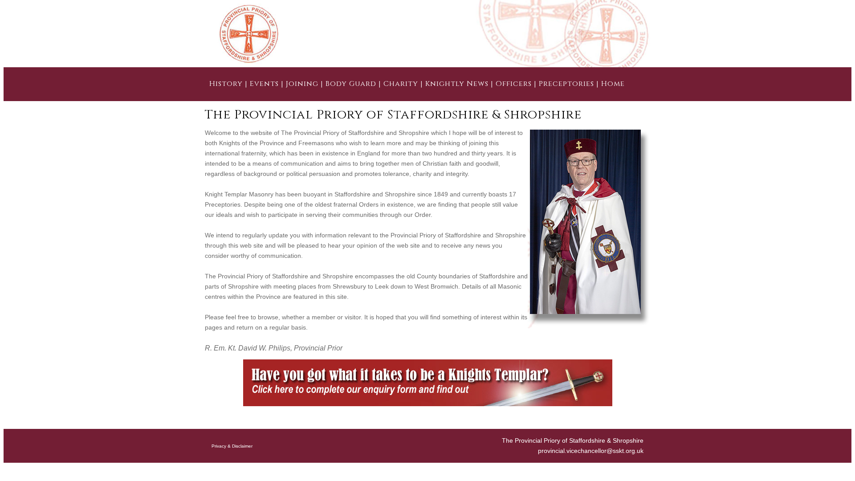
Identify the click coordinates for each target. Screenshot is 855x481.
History (226, 84)
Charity (400, 84)
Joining (302, 84)
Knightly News (457, 84)
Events (264, 84)
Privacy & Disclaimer (232, 446)
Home (613, 84)
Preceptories (566, 84)
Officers (514, 84)
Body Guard (351, 84)
